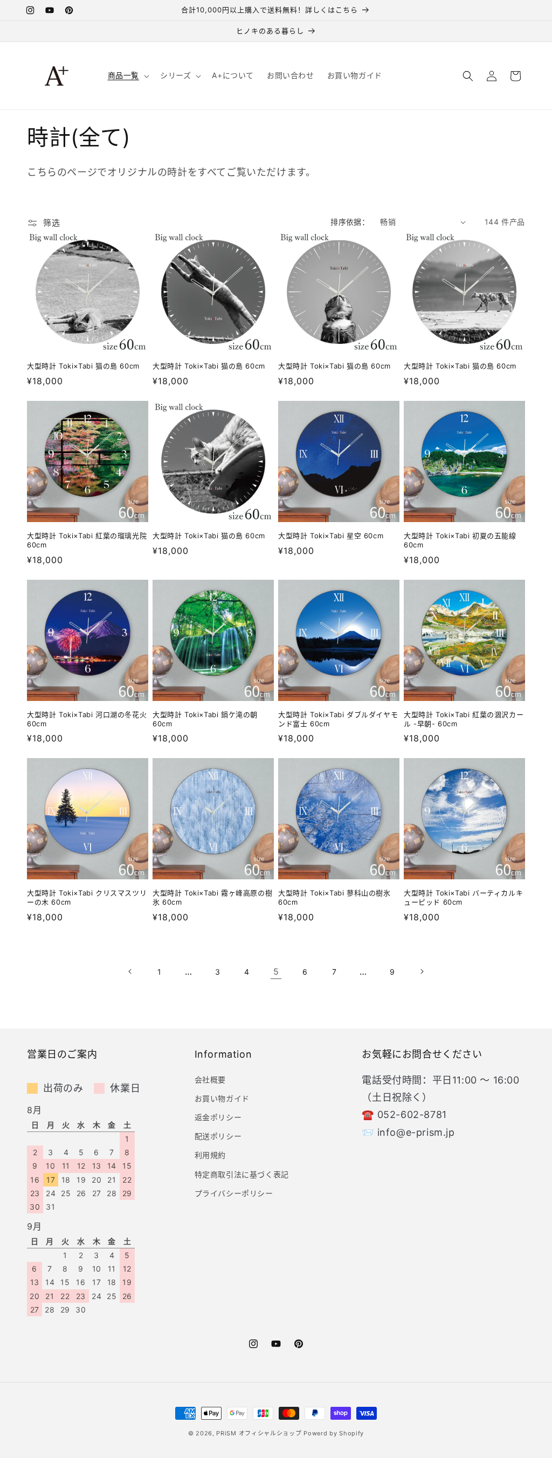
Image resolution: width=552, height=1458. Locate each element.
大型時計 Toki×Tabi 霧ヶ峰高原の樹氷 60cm (212, 897)
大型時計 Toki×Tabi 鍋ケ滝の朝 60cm (205, 719)
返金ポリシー (218, 1117)
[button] (127, 75)
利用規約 (210, 1155)
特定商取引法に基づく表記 (242, 1174)
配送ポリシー (218, 1136)
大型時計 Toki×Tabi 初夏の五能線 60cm (460, 540)
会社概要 (210, 1079)
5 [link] (276, 971)
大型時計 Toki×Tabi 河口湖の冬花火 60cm (87, 719)
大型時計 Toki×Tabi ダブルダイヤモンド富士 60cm (338, 719)
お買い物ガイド (222, 1098)
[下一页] (421, 971)
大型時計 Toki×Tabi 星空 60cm (330, 535)
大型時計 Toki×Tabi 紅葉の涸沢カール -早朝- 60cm (463, 719)
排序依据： (349, 221)
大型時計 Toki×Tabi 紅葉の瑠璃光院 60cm (87, 540)
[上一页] (130, 971)
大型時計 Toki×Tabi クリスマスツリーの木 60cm (87, 897)
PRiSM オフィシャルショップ (258, 1433)
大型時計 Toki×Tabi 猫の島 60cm (83, 366)
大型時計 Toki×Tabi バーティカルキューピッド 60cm (463, 897)
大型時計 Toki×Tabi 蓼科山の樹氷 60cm (334, 897)
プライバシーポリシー (234, 1193)
